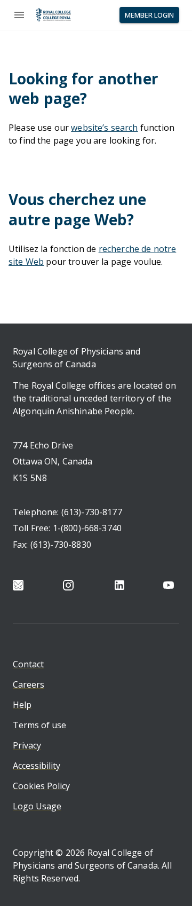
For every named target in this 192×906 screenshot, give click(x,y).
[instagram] (68, 585)
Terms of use (39, 725)
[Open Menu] (19, 15)
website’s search (104, 127)
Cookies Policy (41, 786)
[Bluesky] (18, 585)
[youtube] (168, 585)
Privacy (27, 745)
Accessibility (36, 765)
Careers (28, 684)
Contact (28, 664)
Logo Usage (37, 806)
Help (22, 705)
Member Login (149, 15)
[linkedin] (119, 585)
